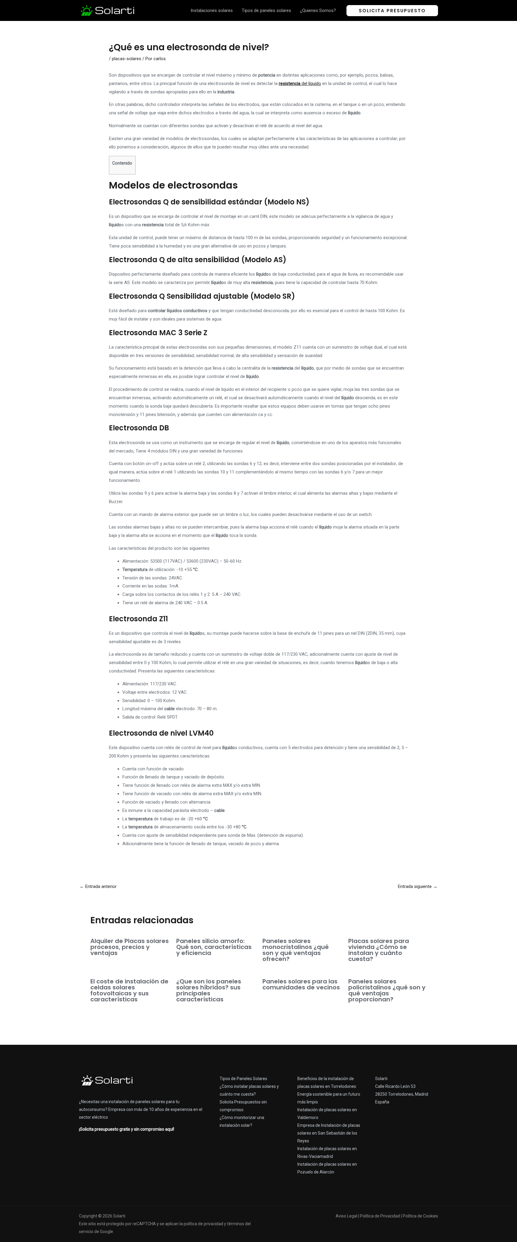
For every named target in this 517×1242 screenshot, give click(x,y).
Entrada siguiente (417, 886)
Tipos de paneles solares (266, 10)
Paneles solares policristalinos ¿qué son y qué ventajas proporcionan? (386, 990)
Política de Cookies (420, 1216)
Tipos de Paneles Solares (243, 1078)
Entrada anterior (98, 886)
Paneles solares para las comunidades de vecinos (301, 984)
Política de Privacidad (380, 1216)
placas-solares (126, 58)
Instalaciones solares (212, 10)
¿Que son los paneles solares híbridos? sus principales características (208, 990)
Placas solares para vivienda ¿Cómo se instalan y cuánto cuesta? (378, 950)
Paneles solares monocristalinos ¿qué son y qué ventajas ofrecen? (295, 950)
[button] (392, 10)
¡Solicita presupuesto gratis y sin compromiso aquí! (126, 1129)
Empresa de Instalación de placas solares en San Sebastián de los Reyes (328, 1133)
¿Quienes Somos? (318, 10)
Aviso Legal (346, 1216)
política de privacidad (203, 1223)
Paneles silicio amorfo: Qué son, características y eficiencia (214, 947)
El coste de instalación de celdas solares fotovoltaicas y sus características (129, 990)
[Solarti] (107, 10)
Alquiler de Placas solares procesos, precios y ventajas (129, 947)
